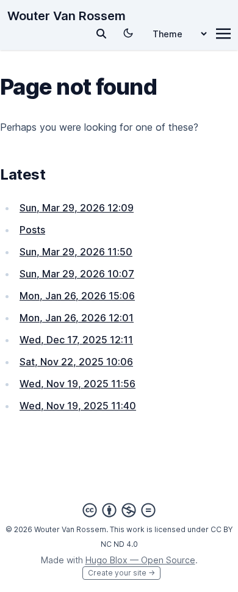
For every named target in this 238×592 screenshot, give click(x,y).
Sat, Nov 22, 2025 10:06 (76, 362)
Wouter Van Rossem (66, 16)
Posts (32, 230)
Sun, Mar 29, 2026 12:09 (77, 208)
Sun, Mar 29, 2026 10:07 (77, 274)
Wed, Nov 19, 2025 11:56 (77, 384)
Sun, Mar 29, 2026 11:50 (76, 252)
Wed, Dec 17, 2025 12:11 (76, 340)
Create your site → (121, 572)
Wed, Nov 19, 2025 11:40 (78, 406)
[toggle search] (101, 33)
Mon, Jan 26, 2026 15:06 (77, 296)
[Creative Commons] (119, 510)
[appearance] (128, 32)
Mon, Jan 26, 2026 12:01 (77, 318)
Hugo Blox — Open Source (140, 560)
